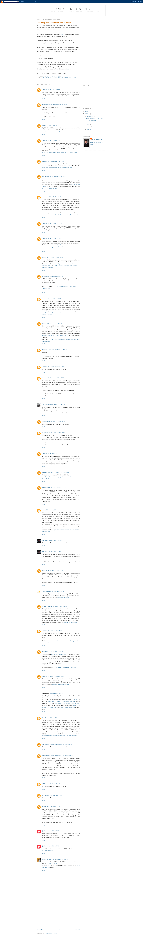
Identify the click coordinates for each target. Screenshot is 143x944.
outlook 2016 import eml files (60, 684)
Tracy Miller (46, 570)
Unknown (44, 89)
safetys (44, 125)
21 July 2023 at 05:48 (66, 755)
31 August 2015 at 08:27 (55, 238)
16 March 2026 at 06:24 (61, 859)
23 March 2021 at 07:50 (56, 651)
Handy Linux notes (71, 9)
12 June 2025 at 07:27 (53, 846)
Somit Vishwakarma (48, 859)
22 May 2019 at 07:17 (56, 570)
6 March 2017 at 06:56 (58, 404)
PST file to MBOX (54, 864)
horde (68, 69)
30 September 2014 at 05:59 (58, 176)
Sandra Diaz (45, 323)
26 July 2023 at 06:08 (53, 784)
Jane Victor (45, 718)
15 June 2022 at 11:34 (56, 718)
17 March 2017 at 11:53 (58, 421)
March (89, 127)
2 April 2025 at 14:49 (56, 795)
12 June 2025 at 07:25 (53, 831)
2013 (86, 111)
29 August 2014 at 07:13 (55, 140)
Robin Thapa (46, 487)
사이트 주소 (75, 700)
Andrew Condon (47, 350)
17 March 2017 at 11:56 (58, 433)
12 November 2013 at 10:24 (59, 104)
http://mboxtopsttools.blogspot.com (52, 132)
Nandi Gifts (45, 591)
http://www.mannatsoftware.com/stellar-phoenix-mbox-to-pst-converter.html (61, 246)
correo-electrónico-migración (51, 744)
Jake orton (45, 257)
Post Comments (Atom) (51, 934)
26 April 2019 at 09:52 (55, 540)
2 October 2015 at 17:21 (56, 257)
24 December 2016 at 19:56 (56, 378)
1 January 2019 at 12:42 (55, 510)
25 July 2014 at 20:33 (53, 125)
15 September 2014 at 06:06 (56, 161)
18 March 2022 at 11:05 (56, 693)
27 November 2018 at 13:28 (58, 487)
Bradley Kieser (97, 139)
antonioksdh (45, 795)
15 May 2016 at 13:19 (54, 299)
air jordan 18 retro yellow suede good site (61, 701)
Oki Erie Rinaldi (47, 404)
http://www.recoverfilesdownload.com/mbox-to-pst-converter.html (60, 215)
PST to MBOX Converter (59, 654)
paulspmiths (45, 276)
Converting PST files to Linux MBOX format (94, 120)
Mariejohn (45, 651)
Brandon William (47, 606)
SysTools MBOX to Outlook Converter (54, 335)
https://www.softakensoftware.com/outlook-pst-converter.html (59, 735)
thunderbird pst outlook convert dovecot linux (60, 77)
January (89, 129)
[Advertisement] (52, 914)
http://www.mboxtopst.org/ (49, 188)
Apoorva (44, 676)
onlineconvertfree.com (70, 622)
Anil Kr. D (45, 540)
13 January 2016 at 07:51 (57, 276)
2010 (86, 114)
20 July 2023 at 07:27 (66, 744)
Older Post (77, 930)
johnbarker (45, 197)
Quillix (44, 831)
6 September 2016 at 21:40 (59, 350)
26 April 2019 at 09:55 (55, 551)
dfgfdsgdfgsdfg (46, 104)
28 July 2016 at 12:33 (56, 323)
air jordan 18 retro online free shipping (67, 703)
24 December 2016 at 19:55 (56, 367)
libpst (61, 34)
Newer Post (40, 930)
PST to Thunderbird (47, 850)
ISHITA (44, 784)
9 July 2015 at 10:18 (55, 197)
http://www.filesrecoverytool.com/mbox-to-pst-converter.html (59, 152)
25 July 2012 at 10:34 (54, 89)
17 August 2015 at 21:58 (55, 223)
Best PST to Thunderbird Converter (65, 667)
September (90, 116)
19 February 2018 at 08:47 (61, 472)
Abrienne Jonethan (47, 472)
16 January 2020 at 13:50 (60, 606)
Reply (43, 99)
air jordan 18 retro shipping (67, 707)
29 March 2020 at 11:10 (55, 631)
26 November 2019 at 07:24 (57, 591)
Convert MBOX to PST (63, 597)
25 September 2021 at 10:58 (56, 676)
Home (58, 930)
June (88, 124)
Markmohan (45, 176)
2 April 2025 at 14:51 (56, 806)
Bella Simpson (46, 421)
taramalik (45, 510)
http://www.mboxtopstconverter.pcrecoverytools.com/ (57, 167)
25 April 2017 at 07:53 (54, 453)
